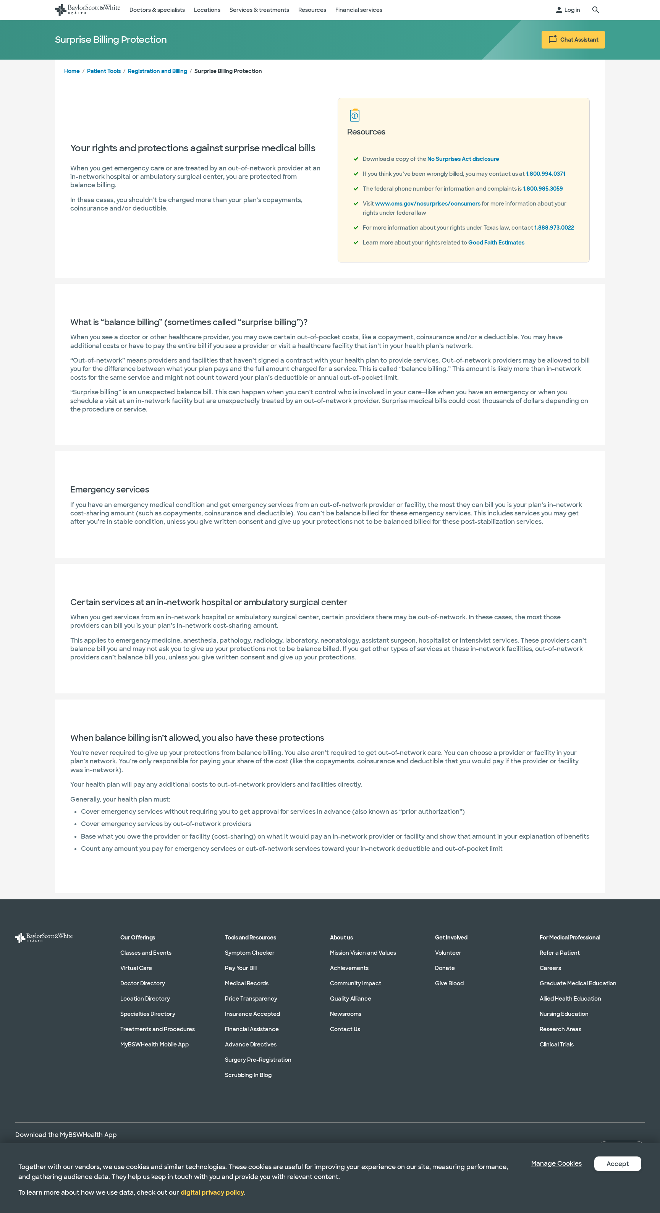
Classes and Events (145, 952)
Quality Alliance (350, 998)
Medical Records (247, 983)
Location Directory (145, 998)
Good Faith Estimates (496, 242)
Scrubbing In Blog (248, 1075)
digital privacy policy (212, 1193)
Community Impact (355, 983)
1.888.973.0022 (554, 227)
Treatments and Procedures (157, 1029)
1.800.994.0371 (545, 173)
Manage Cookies (556, 1164)
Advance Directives (251, 1044)
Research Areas (560, 1029)
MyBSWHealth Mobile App (154, 1044)
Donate (445, 968)
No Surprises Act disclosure (463, 158)
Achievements (349, 968)
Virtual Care (136, 968)
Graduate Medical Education (578, 983)
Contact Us (345, 1029)
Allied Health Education (570, 998)
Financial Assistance (252, 1029)
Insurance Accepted (252, 1014)
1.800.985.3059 (543, 188)
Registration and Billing (157, 71)
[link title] (87, 10)
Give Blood (449, 983)
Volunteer (448, 952)
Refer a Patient (560, 952)
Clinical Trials (557, 1044)
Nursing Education (564, 1014)
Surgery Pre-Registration (258, 1059)
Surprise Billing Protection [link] (228, 71)
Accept (618, 1164)
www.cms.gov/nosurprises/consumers (427, 203)
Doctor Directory (142, 983)
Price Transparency (251, 998)
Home (72, 71)
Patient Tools (104, 71)
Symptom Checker (250, 952)
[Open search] (596, 10)
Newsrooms (345, 1014)
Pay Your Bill (241, 968)
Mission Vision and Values (363, 952)
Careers (550, 968)
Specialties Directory (147, 1014)
